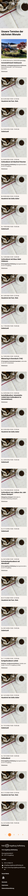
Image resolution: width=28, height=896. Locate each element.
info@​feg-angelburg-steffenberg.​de (13, 865)
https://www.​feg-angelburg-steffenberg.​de (15, 868)
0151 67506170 (8, 863)
